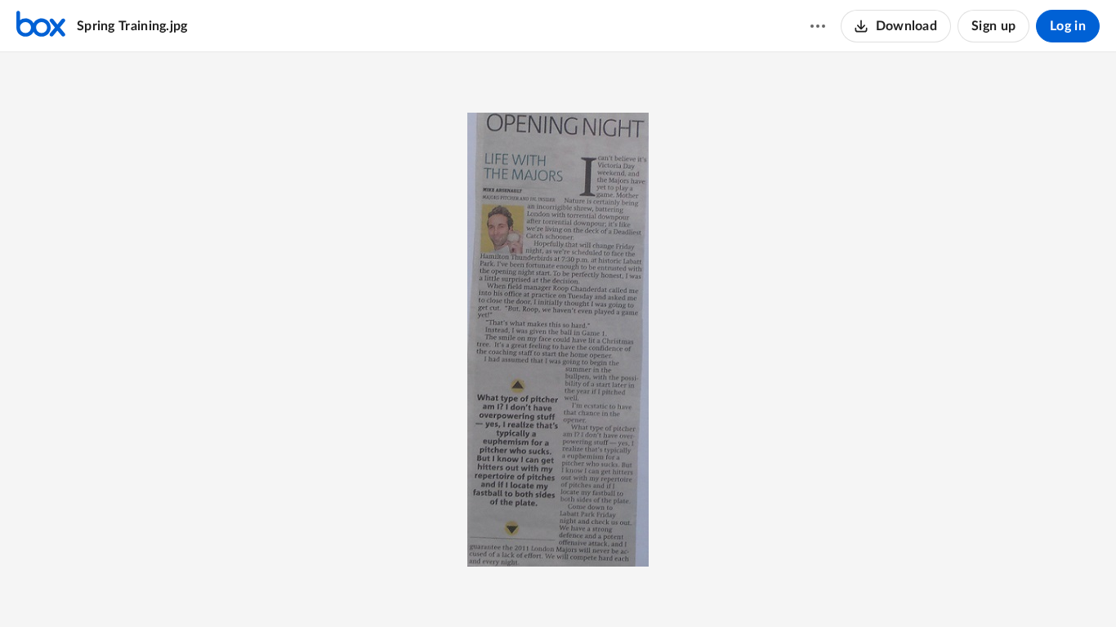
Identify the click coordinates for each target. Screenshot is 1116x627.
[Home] (40, 26)
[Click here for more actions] (817, 26)
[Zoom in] (555, 587)
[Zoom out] (500, 587)
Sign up (993, 26)
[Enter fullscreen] (618, 587)
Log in (1068, 26)
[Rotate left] (588, 587)
